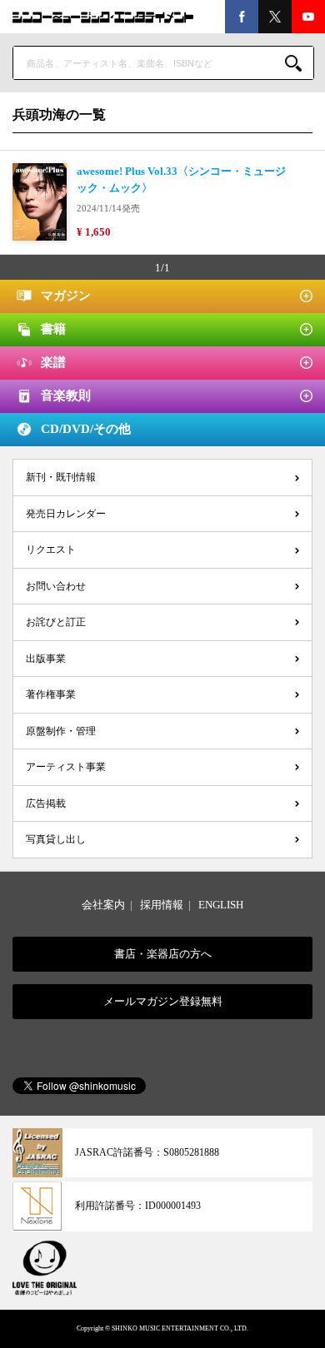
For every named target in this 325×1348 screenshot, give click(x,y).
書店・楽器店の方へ (163, 954)
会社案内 (103, 904)
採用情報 (161, 904)
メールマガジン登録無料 (162, 1001)
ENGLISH (220, 904)
